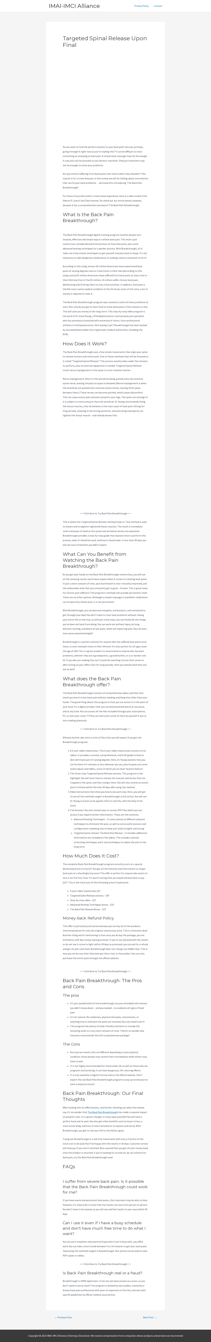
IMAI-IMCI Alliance (74, 5)
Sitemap (72, 1335)
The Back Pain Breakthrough (103, 1112)
